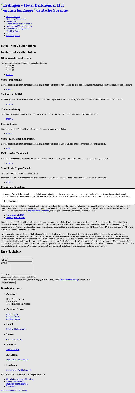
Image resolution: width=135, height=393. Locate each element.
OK (5, 201)
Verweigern (13, 201)
